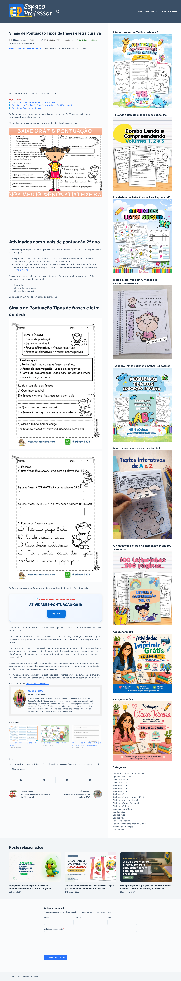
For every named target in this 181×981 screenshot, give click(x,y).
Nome (47, 917)
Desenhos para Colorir (123, 809)
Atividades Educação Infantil (126, 803)
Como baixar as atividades (147, 11)
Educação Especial (121, 821)
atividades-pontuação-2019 (55, 605)
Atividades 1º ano (121, 779)
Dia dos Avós (119, 815)
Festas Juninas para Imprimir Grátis (129, 823)
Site (109, 917)
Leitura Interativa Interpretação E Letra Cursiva (33, 102)
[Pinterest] (67, 780)
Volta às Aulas (119, 829)
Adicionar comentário (54, 929)
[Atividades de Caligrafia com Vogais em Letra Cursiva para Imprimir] (86, 733)
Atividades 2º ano (121, 782)
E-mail (79, 917)
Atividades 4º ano (121, 791)
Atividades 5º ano (121, 794)
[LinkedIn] (90, 780)
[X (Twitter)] (44, 780)
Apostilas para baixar (123, 776)
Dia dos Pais (118, 818)
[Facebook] (20, 780)
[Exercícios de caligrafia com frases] (55, 733)
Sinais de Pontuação (36, 764)
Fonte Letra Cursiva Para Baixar (26, 108)
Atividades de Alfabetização (23, 43)
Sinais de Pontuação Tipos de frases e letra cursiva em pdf (74, 764)
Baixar (56, 613)
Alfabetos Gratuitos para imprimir (128, 773)
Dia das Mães (119, 812)
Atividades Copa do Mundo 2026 (128, 797)
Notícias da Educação (123, 826)
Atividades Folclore (122, 806)
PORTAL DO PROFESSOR (37, 683)
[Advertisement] (55, 72)
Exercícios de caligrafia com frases (54, 743)
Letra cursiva (16, 764)
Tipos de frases (17, 769)
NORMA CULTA (21, 270)
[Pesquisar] (57, 11)
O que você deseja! (169, 11)
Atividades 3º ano (121, 788)
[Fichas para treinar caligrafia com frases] (23, 733)
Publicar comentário (56, 957)
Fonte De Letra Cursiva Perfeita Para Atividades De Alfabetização (42, 105)
